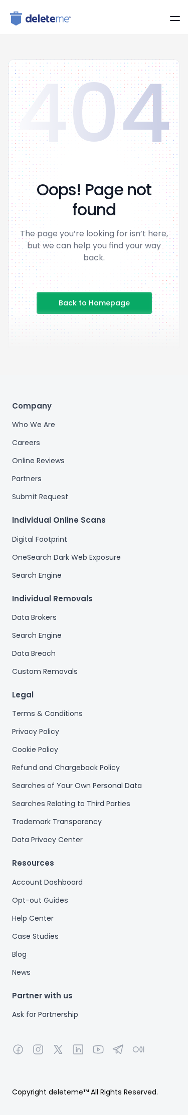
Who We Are (33, 425)
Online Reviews (38, 461)
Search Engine (37, 575)
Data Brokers (34, 617)
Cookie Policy (35, 750)
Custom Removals (45, 671)
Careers (26, 443)
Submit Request (40, 497)
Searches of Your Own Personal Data (77, 786)
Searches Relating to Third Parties (71, 804)
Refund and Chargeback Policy (66, 768)
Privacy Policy (35, 731)
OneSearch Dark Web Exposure (66, 557)
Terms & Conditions (47, 713)
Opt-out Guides (40, 900)
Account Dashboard (47, 882)
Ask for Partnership (45, 1014)
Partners (27, 479)
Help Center (33, 918)
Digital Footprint (39, 539)
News (21, 972)
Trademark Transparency (57, 822)
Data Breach (34, 653)
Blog (19, 954)
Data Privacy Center (47, 840)
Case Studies (35, 936)
